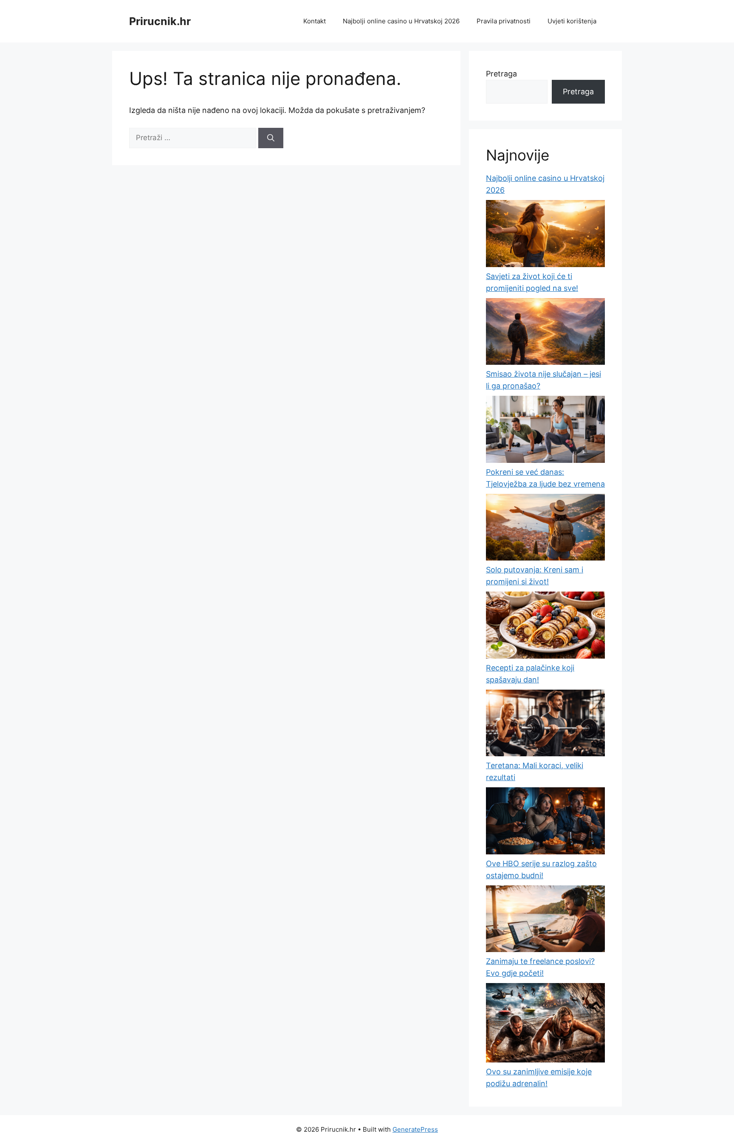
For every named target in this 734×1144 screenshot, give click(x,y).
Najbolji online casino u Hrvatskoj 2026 (401, 21)
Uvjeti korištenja (572, 21)
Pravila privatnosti (504, 21)
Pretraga (501, 73)
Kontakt (314, 21)
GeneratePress (415, 1129)
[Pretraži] (270, 138)
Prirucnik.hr (160, 21)
